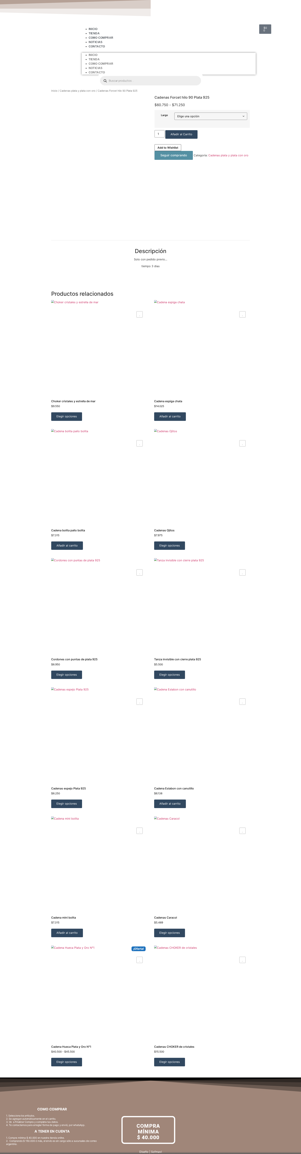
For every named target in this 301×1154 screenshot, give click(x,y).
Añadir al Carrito (181, 134)
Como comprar (101, 37)
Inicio (93, 29)
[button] (169, 51)
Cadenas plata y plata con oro (77, 90)
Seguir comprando (173, 155)
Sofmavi (156, 1151)
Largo (164, 115)
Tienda (94, 33)
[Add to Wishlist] (139, 314)
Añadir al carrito (170, 416)
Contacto (97, 46)
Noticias (96, 42)
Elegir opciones (66, 416)
